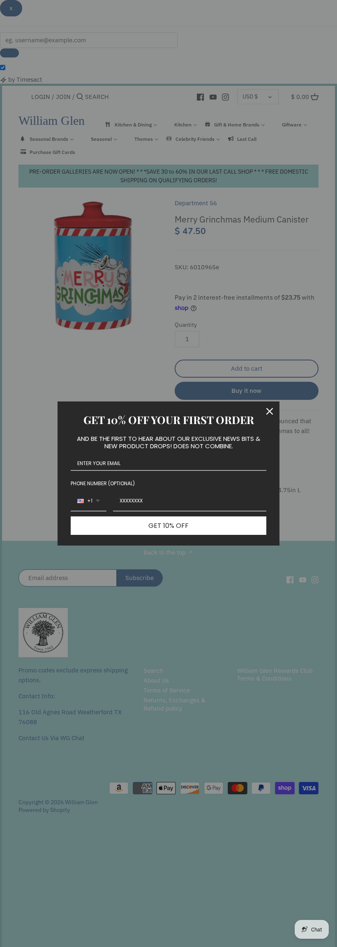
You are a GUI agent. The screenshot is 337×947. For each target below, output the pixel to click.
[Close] (269, 411)
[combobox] (88, 501)
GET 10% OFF (168, 525)
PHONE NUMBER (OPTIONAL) (103, 483)
